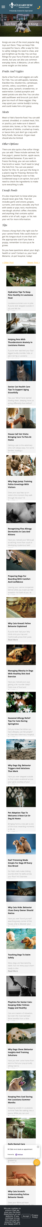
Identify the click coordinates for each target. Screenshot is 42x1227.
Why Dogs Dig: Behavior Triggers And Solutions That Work (19, 768)
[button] (36, 1162)
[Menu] (3, 7)
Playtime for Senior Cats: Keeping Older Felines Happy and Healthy (20, 1005)
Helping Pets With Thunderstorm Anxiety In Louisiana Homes (20, 342)
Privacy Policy (35, 1216)
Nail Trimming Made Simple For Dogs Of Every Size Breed (20, 863)
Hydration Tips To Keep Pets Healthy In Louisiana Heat (20, 295)
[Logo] (21, 5)
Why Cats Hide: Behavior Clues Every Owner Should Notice (20, 910)
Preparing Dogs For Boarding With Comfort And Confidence (19, 579)
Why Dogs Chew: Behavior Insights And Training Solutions (20, 1052)
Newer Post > (33, 262)
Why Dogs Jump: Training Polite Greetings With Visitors (20, 484)
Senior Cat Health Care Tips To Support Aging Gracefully (19, 389)
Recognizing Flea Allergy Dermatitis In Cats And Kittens (20, 531)
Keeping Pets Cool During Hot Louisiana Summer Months (20, 1099)
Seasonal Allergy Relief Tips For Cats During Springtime (19, 721)
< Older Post (8, 262)
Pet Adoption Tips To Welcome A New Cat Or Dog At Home (19, 815)
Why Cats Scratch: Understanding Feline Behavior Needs (18, 1194)
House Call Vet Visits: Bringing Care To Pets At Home (19, 437)
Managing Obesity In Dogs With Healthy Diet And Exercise (20, 673)
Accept (26, 1216)
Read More (13, 639)
